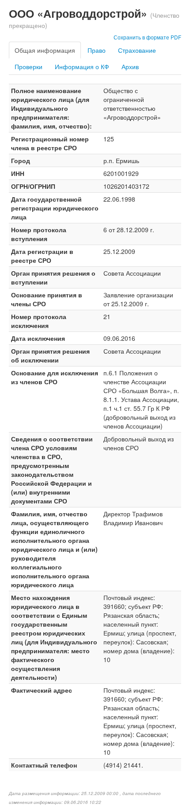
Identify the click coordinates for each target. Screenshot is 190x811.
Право (96, 50)
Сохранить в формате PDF (147, 37)
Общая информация (45, 50)
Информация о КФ (82, 66)
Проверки (28, 66)
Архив (130, 66)
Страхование (137, 50)
